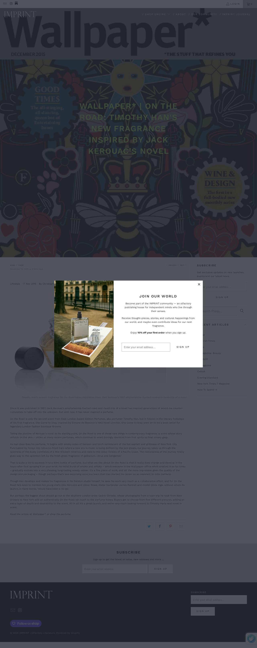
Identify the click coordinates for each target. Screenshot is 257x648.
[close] (199, 284)
